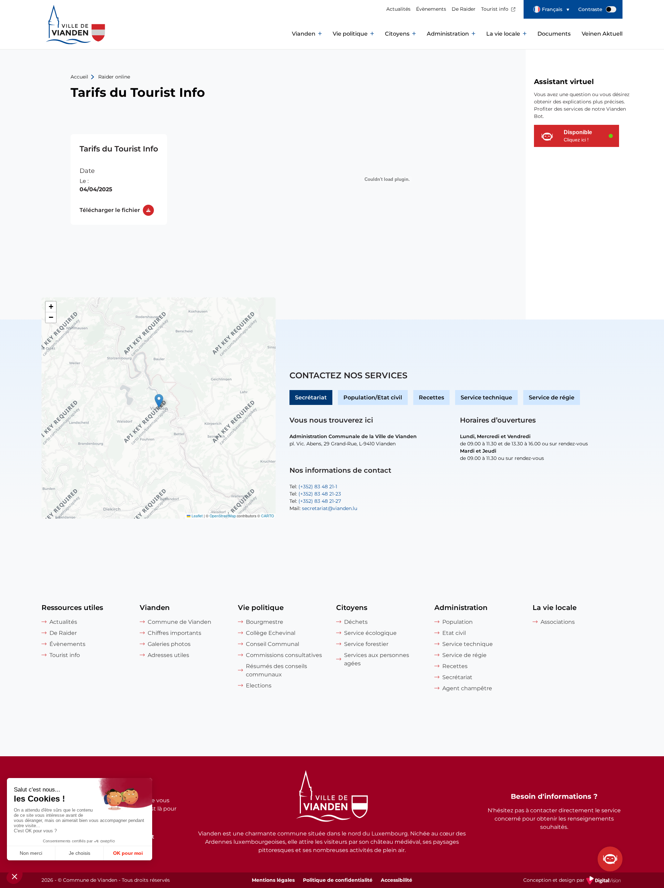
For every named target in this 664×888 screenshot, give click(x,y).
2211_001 (118, 179)
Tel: (313, 486)
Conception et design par (572, 881)
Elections (258, 685)
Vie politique (350, 33)
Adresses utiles (168, 655)
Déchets (356, 622)
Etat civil (454, 633)
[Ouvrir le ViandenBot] (610, 859)
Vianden (303, 33)
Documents (554, 33)
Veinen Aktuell (602, 33)
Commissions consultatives (284, 655)
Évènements (431, 9)
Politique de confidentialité (337, 880)
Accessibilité (396, 880)
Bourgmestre (264, 622)
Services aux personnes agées (376, 659)
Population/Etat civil (372, 397)
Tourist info (494, 9)
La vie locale (503, 33)
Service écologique (370, 633)
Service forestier (366, 644)
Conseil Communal (272, 644)
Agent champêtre (467, 688)
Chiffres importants (174, 633)
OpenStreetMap (223, 515)
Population (457, 622)
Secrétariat (311, 397)
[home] (62, 34)
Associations (558, 622)
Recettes (431, 397)
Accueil (79, 77)
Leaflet (197, 515)
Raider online (114, 77)
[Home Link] (332, 797)
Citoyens (397, 33)
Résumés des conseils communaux (276, 670)
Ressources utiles (72, 607)
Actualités (398, 9)
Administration (448, 33)
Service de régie (551, 397)
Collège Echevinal (270, 633)
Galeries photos (169, 644)
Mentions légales (273, 880)
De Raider (464, 9)
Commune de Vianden (179, 622)
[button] (551, 9)
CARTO (267, 515)
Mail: (323, 508)
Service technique (486, 397)
